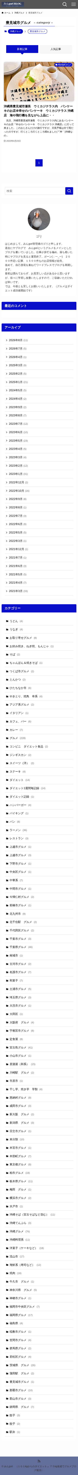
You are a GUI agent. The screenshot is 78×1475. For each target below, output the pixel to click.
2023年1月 (18, 473)
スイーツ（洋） (22, 763)
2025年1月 (18, 382)
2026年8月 (18, 340)
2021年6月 (17, 566)
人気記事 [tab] (56, 49)
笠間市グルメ (20, 1340)
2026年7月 (17, 348)
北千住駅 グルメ (23, 922)
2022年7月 (17, 515)
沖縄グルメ (15, 31)
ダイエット (20, 780)
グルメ (18, 738)
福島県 (16, 1323)
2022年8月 (17, 507)
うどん (16, 621)
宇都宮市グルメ (22, 1030)
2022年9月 (17, 499)
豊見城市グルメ (22, 1381)
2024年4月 (17, 398)
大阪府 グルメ (22, 1022)
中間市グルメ (20, 888)
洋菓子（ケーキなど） (27, 1248)
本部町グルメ (20, 1156)
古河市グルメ (20, 963)
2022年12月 (18, 482)
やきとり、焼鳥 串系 (26, 696)
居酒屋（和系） (22, 1064)
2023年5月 (18, 440)
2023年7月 (18, 423)
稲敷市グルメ (20, 1331)
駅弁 (15, 1431)
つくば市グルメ (22, 671)
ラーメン (18, 830)
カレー (16, 729)
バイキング (19, 813)
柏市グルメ (20, 1172)
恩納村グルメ (20, 1097)
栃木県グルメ (21, 1181)
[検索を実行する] (69, 191)
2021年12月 (18, 549)
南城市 (16, 955)
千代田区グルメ (22, 930)
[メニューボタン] (73, 4)
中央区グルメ (20, 871)
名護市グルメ (20, 972)
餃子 (15, 1415)
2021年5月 (17, 574)
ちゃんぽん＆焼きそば (26, 662)
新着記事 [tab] (22, 49)
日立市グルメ (20, 1131)
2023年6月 (18, 432)
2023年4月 (17, 448)
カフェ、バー (20, 721)
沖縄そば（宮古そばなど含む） (32, 1214)
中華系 (16, 880)
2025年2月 (17, 373)
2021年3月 (18, 591)
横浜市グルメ (20, 1197)
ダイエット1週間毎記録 (27, 788)
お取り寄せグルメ (23, 637)
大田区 (16, 1014)
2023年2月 (18, 465)
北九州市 (18, 913)
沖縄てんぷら (20, 1223)
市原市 (16, 1080)
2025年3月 (17, 365)
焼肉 (15, 1273)
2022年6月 (17, 524)
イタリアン (19, 713)
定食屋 (16, 1039)
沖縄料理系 (20, 1239)
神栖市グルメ (20, 1298)
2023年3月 (17, 457)
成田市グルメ (20, 1105)
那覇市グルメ (21, 1390)
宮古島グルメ (21, 1047)
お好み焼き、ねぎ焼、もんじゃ (32, 646)
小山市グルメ (20, 1055)
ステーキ (18, 771)
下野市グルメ (20, 863)
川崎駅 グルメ (22, 1072)
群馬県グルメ (20, 1348)
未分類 (17, 1139)
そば (15, 654)
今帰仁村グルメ (22, 896)
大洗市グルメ (20, 1005)
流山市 (17, 1256)
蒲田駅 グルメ (22, 1373)
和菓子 (16, 980)
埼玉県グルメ (20, 997)
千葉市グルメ (20, 938)
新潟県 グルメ (22, 1122)
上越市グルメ (20, 846)
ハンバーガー (20, 805)
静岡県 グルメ (22, 1406)
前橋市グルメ (20, 905)
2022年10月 (19, 490)
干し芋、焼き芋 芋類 (26, 1089)
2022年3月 (17, 540)
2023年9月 (17, 407)
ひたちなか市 (20, 687)
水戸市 (16, 1206)
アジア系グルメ (22, 704)
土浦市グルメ (20, 988)
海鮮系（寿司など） (25, 1264)
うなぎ (16, 629)
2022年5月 (17, 532)
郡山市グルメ (20, 1398)
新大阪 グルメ (22, 1114)
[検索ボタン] (64, 4)
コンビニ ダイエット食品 (29, 746)
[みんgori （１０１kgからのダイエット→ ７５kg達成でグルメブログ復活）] (13, 4)
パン (15, 821)
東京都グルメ (20, 1164)
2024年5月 (17, 390)
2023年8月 (17, 415)
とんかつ (18, 679)
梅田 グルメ (20, 1189)
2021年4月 (17, 582)
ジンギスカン (20, 754)
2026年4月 (17, 357)
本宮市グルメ (20, 1147)
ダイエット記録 (22, 796)
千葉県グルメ (21, 947)
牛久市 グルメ (22, 1281)
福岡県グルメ (21, 1315)
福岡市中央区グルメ (25, 1306)
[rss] (39, 1461)
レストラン (19, 838)
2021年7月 (17, 557)
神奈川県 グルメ (23, 1290)
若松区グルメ (20, 1356)
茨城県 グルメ (22, 1365)
